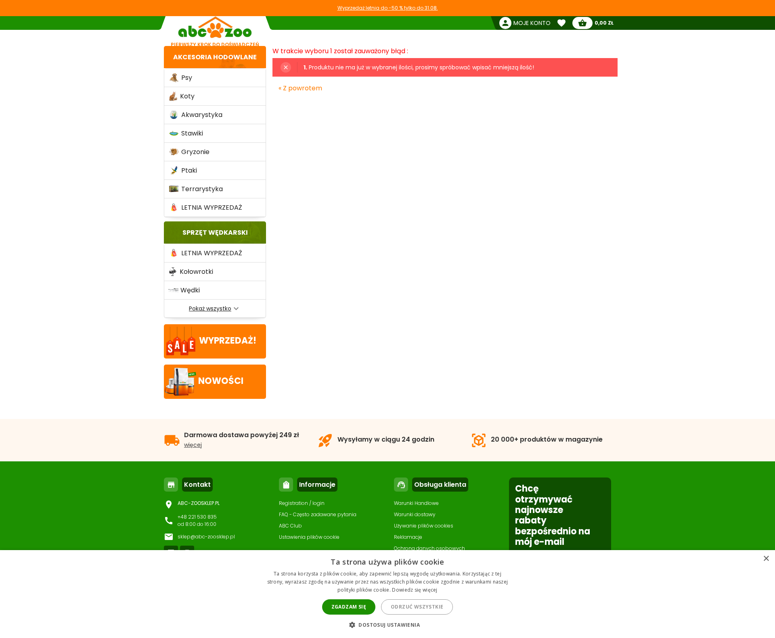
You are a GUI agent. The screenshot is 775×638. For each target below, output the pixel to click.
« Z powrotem (300, 88)
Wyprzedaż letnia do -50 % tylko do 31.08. (387, 7)
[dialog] (387, 594)
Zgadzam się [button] (348, 606)
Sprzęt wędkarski (215, 232)
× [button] (766, 559)
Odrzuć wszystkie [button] (417, 606)
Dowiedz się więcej (414, 589)
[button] (387, 624)
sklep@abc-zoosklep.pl (206, 536)
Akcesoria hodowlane (215, 57)
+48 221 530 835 (197, 516)
